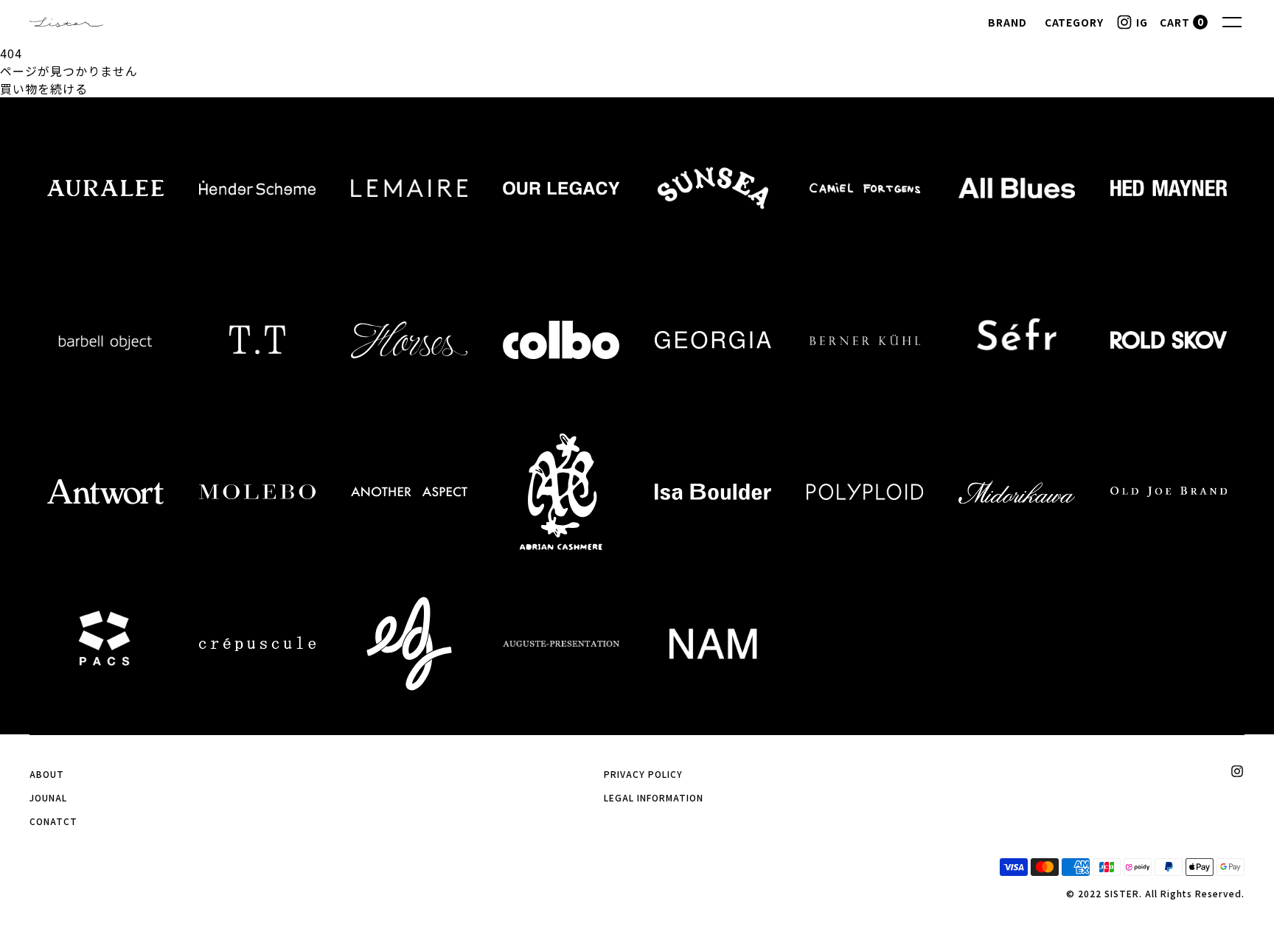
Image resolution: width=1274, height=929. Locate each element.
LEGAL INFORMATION (653, 797)
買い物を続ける (44, 88)
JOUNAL (48, 797)
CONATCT (53, 821)
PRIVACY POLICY (643, 774)
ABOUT (46, 774)
